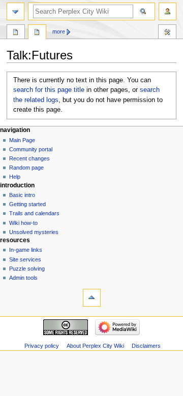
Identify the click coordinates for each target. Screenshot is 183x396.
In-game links (25, 250)
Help (14, 177)
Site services (25, 259)
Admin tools (23, 278)
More (58, 31)
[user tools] (167, 11)
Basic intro (22, 195)
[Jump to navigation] (15, 11)
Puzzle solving (27, 269)
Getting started (27, 204)
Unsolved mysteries (33, 232)
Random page (26, 167)
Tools (167, 33)
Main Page (22, 140)
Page (15, 33)
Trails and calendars (34, 213)
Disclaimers (146, 346)
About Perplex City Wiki (95, 346)
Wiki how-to (23, 223)
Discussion (37, 33)
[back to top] (92, 298)
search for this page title (48, 89)
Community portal (30, 149)
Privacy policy (41, 346)
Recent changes (29, 158)
